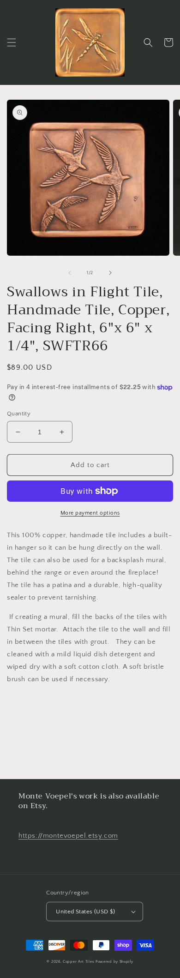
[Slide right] (110, 273)
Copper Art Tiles (78, 962)
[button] (11, 42)
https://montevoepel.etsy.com (68, 836)
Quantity (18, 413)
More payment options (90, 513)
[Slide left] (70, 273)
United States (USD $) (85, 911)
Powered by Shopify (114, 962)
